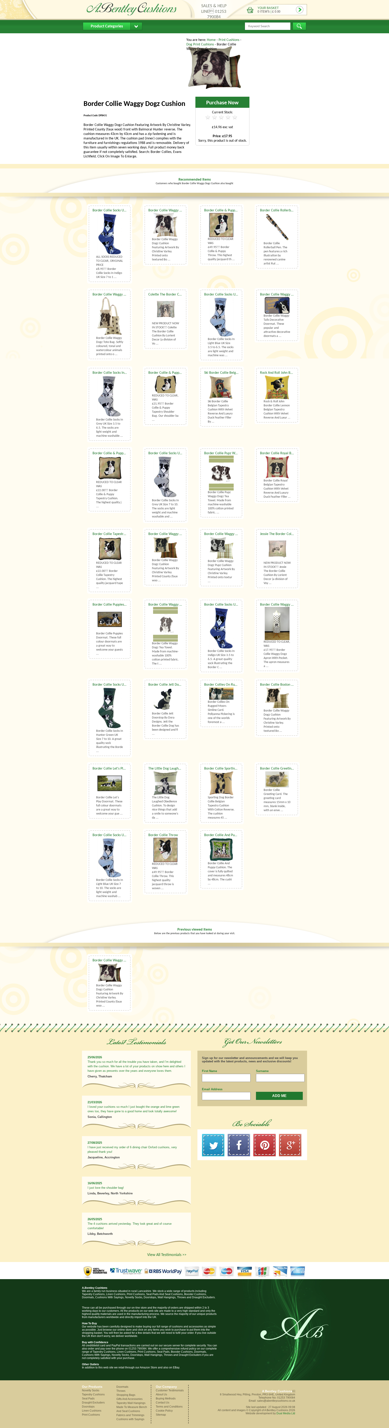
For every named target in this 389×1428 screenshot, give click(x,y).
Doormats (122, 1386)
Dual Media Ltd (285, 1413)
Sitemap (161, 1414)
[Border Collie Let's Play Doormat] (110, 783)
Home (91, 37)
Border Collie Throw (163, 835)
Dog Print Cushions (200, 44)
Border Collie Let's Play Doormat (116, 768)
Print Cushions (229, 40)
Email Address (212, 1089)
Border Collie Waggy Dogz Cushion (173, 210)
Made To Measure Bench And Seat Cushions (131, 1409)
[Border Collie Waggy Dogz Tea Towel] (165, 624)
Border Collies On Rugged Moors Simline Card (238, 685)
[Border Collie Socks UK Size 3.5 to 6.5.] (221, 628)
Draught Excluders (93, 1402)
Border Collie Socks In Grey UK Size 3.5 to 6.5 (125, 373)
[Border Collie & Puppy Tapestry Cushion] (110, 468)
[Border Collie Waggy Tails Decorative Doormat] (277, 305)
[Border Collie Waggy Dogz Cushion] (214, 91)
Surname (262, 1071)
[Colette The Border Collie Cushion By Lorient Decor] (165, 309)
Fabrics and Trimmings (130, 1415)
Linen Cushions (91, 1410)
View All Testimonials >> (166, 1255)
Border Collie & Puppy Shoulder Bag (174, 373)
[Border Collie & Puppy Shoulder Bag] (165, 384)
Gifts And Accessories (129, 1399)
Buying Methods (139, 37)
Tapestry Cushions (93, 1394)
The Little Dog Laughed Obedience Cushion (179, 768)
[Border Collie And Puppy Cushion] (221, 849)
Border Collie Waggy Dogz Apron (284, 605)
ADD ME (279, 1096)
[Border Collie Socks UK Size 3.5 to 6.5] (221, 317)
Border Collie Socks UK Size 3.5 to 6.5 (231, 294)
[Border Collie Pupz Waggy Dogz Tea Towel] (221, 473)
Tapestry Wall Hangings (130, 1403)
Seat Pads (88, 1398)
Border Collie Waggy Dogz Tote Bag (119, 294)
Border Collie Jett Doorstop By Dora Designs (180, 685)
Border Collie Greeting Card (280, 768)
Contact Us (168, 37)
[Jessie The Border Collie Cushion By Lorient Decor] (277, 548)
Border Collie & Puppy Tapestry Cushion (122, 453)
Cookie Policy (164, 1410)
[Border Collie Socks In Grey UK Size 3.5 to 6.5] (110, 396)
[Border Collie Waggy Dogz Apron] (277, 623)
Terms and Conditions (169, 1406)
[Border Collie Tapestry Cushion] (110, 548)
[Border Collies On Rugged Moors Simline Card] (221, 693)
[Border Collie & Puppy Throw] (221, 225)
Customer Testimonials (170, 1390)
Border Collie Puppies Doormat (115, 605)
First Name (209, 1071)
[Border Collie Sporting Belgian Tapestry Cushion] (221, 783)
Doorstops (88, 1406)
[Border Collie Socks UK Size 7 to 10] (110, 234)
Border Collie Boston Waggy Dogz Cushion (290, 685)
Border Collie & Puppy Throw (225, 210)
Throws (120, 1390)
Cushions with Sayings (130, 1419)
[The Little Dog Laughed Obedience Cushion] (165, 783)
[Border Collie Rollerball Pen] (277, 227)
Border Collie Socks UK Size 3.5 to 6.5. (231, 605)
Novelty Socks (90, 1390)
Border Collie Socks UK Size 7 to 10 (118, 210)
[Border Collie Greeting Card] (277, 779)
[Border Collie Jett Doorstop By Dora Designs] (165, 699)
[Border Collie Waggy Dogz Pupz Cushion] (221, 547)
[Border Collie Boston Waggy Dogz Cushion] (277, 698)
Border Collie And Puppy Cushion (228, 835)
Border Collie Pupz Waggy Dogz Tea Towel (235, 453)
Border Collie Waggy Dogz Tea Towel (175, 605)
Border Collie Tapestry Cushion (115, 534)
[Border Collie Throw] (165, 849)
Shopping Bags (125, 1395)
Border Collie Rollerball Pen (280, 210)
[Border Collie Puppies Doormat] (110, 619)
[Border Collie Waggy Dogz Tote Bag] (110, 316)
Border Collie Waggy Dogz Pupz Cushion (233, 534)
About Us (111, 37)
